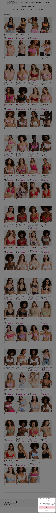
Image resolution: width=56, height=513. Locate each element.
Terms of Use (52, 504)
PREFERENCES (47, 510)
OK (46, 507)
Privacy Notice (48, 504)
